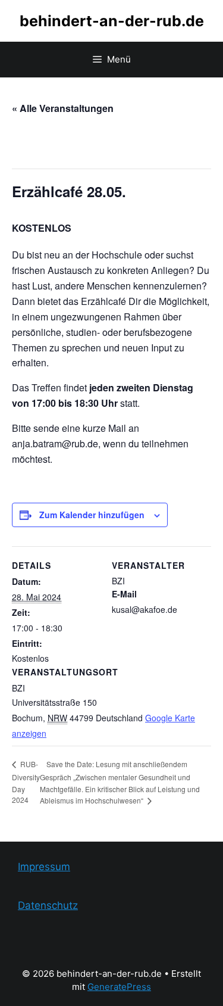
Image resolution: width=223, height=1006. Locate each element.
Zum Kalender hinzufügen (92, 515)
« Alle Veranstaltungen (63, 108)
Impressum (44, 867)
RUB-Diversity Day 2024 (26, 782)
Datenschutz (48, 905)
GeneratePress (119, 986)
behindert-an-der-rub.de (112, 21)
